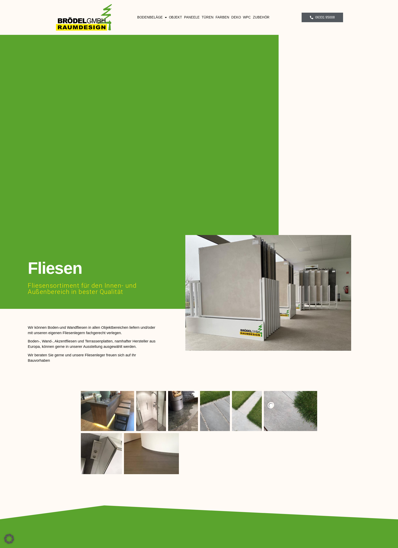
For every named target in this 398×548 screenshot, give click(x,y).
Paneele (192, 17)
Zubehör (261, 17)
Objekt (175, 17)
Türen (208, 17)
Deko (236, 17)
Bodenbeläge (150, 17)
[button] (9, 539)
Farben (222, 17)
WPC (247, 17)
